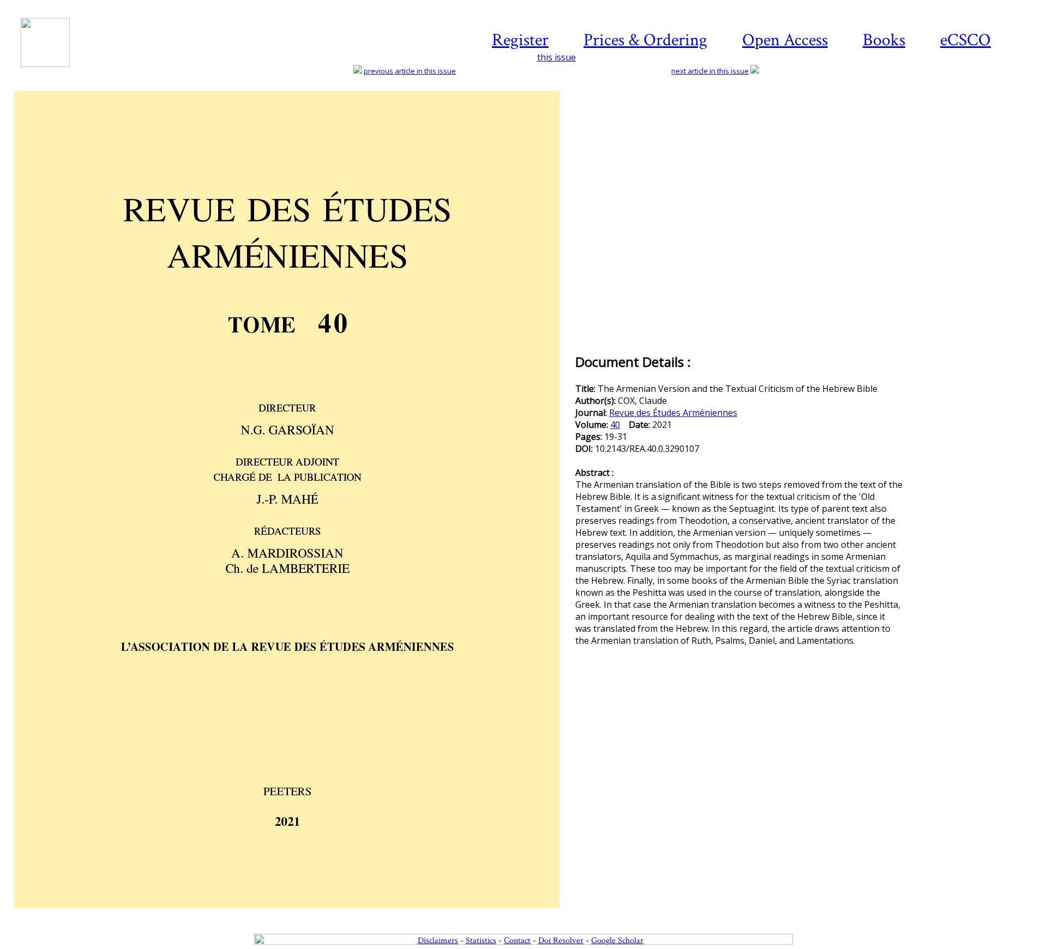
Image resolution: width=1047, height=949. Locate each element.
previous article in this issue (410, 71)
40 (615, 425)
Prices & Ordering (645, 40)
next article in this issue (710, 71)
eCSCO (965, 40)
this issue (556, 57)
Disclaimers (438, 940)
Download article (972, 124)
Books (884, 40)
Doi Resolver (560, 940)
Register (520, 40)
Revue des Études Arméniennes (673, 413)
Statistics (481, 940)
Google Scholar (617, 940)
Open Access (785, 40)
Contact (517, 940)
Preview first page (293, 914)
